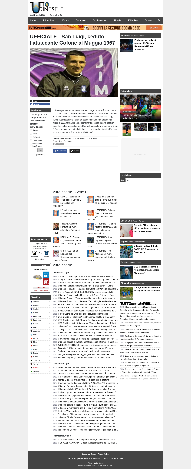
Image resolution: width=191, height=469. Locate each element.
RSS (121, 459)
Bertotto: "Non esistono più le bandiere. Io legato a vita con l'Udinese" (90, 411)
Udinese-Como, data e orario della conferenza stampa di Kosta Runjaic (90, 326)
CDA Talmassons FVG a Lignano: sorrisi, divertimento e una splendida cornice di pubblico (99, 440)
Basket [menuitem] (148, 20)
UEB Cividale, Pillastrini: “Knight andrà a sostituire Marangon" (86, 317)
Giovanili (125, 283)
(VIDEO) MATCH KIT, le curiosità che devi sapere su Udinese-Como (89, 345)
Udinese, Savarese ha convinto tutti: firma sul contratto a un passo (88, 386)
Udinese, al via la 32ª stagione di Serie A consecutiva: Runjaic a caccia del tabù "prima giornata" (102, 389)
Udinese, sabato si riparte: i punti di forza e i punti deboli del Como (88, 405)
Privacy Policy (103, 454)
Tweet (76, 151)
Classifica (35, 297)
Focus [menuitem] (65, 20)
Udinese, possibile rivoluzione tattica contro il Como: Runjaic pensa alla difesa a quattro (98, 342)
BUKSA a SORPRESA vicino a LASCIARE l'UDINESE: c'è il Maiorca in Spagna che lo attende (101, 336)
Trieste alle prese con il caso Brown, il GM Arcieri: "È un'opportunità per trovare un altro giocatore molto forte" (108, 374)
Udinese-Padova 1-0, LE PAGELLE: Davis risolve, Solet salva (146, 249)
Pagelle (124, 241)
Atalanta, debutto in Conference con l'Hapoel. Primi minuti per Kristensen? (92, 420)
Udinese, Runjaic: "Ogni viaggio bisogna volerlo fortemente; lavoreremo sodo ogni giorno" (99, 298)
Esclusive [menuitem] (80, 20)
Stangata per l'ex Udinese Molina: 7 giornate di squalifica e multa (88, 279)
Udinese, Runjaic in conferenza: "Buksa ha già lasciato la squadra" (89, 301)
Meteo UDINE (41, 266)
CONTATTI (106, 459)
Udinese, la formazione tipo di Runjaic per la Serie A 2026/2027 (87, 408)
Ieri (128, 180)
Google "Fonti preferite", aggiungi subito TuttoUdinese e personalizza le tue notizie (96, 354)
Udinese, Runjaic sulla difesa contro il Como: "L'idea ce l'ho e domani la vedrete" (95, 295)
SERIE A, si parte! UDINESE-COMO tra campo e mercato (84, 292)
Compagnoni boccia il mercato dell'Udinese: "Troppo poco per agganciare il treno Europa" (99, 339)
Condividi (61, 151)
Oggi (122, 180)
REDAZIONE (83, 459)
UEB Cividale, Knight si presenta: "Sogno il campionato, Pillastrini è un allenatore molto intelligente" (104, 323)
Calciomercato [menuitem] (100, 20)
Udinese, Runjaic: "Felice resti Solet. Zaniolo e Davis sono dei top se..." (91, 427)
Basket (124, 262)
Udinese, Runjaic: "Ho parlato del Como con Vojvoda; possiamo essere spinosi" (95, 289)
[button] (40, 150)
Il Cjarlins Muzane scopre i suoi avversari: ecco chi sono (71, 213)
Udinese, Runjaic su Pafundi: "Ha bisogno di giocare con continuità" (89, 423)
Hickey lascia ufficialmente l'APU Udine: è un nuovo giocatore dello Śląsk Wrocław (96, 329)
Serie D (63, 139)
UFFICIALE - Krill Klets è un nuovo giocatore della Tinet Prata (86, 308)
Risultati (40, 155)
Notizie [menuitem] (117, 20)
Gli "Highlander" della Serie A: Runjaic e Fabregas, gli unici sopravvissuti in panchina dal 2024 (101, 377)
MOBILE (114, 459)
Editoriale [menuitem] (133, 20)
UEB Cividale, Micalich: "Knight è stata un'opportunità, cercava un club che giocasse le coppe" (101, 320)
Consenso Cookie (89, 454)
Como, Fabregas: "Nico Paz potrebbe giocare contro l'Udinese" (87, 399)
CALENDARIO (94, 459)
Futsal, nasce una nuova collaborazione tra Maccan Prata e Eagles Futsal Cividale (96, 304)
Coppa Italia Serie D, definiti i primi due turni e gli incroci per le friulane (106, 200)
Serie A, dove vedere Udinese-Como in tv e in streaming (84, 351)
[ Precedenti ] (40, 259)
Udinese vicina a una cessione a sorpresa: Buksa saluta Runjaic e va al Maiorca (95, 402)
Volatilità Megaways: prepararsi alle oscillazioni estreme (84, 357)
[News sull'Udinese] (46, 8)
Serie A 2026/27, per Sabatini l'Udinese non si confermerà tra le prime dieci (92, 311)
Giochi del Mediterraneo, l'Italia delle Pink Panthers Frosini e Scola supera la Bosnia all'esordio (102, 367)
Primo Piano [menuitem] (49, 20)
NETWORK (72, 459)
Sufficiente (36, 137)
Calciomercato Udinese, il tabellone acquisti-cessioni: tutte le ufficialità (90, 332)
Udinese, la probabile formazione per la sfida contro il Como (85, 286)
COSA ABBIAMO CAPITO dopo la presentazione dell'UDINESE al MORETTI (93, 443)
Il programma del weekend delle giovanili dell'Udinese (83, 314)
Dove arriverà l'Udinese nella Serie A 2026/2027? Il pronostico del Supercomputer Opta (98, 383)
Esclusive (125, 221)
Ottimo (35, 130)
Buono (34, 134)
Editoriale (126, 36)
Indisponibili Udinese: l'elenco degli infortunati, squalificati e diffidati (89, 430)
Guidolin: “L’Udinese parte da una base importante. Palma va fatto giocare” (92, 348)
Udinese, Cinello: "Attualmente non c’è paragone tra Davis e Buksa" (89, 417)
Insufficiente (37, 140)
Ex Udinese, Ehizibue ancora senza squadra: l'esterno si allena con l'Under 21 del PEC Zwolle (101, 414)
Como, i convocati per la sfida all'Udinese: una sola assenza (85, 276)
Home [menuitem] (33, 20)
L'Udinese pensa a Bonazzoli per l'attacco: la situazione (83, 370)
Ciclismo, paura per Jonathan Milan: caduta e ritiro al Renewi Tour (88, 392)
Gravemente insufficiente (37, 145)
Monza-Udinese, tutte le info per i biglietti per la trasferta (83, 380)
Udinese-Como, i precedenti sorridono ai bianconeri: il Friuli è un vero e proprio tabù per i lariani (102, 395)
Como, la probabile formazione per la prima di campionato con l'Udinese (91, 283)
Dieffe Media (98, 463)
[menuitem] (159, 20)
